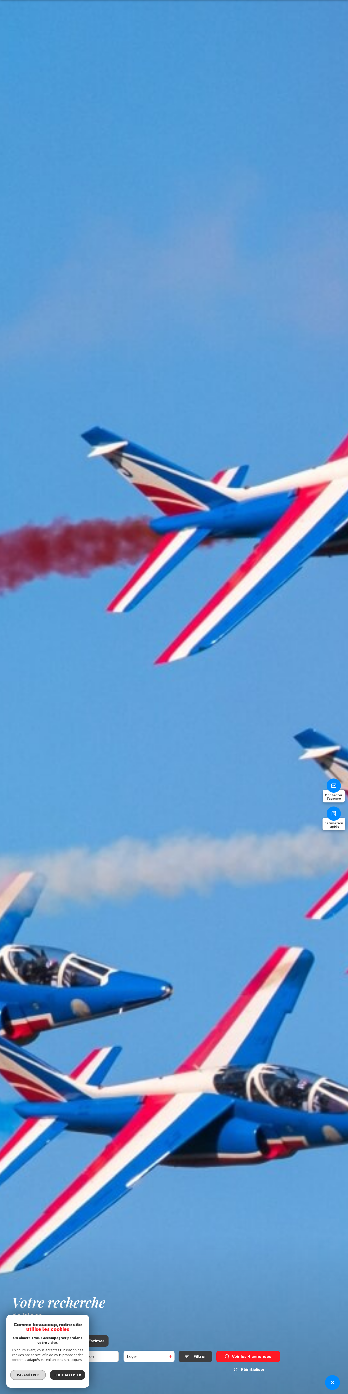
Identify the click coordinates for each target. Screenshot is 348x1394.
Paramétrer (28, 1375)
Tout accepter (67, 1375)
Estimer (96, 1341)
